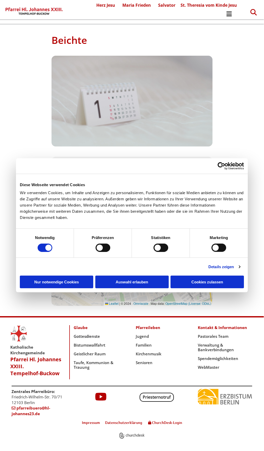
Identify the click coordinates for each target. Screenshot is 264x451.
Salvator (166, 5)
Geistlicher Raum (90, 353)
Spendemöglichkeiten (218, 358)
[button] (154, 15)
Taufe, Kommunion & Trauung (93, 365)
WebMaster (208, 367)
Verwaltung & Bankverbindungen (216, 347)
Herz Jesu (105, 5)
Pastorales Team (213, 336)
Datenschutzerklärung (123, 422)
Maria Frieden (136, 5)
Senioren (144, 362)
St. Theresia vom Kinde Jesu (209, 5)
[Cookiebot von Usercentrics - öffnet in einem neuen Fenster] (221, 166)
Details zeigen (221, 266)
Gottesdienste (87, 336)
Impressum (91, 422)
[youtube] (101, 396)
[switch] (103, 247)
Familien (144, 345)
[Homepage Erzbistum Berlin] (225, 397)
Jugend (142, 336)
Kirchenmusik (148, 353)
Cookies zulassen (207, 282)
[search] (254, 12)
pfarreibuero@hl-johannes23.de (31, 410)
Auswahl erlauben (132, 282)
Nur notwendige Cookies (56, 282)
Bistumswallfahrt (89, 345)
